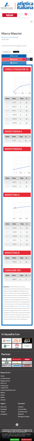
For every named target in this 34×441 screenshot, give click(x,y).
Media (3, 397)
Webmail (20, 414)
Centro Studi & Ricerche (8, 390)
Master (3, 392)
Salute (3, 395)
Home (2, 376)
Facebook (4, 409)
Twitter (3, 412)
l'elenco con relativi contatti (22, 306)
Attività (3, 400)
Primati (15, 59)
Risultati (14, 56)
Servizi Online (22, 409)
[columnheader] (7, 98)
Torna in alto (17, 427)
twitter (23, 14)
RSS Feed (3, 407)
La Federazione (5, 378)
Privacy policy (6, 437)
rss (29, 14)
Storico (15, 63)
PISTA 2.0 (4, 383)
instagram (26, 14)
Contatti (20, 407)
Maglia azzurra (5, 381)
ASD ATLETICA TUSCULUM (9, 37)
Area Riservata (22, 412)
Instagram (4, 414)
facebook (19, 14)
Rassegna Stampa (23, 416)
